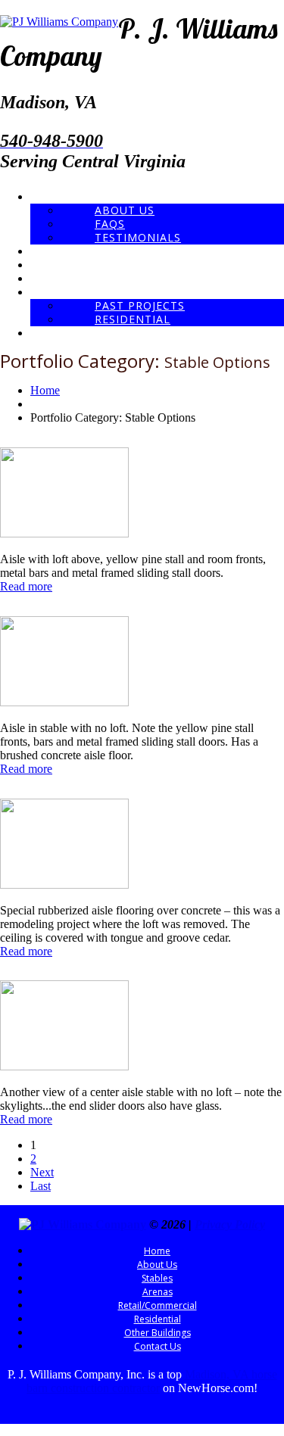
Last (40, 1185)
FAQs (110, 223)
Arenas (47, 264)
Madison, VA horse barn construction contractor (152, 1381)
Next (42, 1172)
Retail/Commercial (157, 1305)
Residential (132, 319)
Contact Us (57, 333)
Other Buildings (67, 292)
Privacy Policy (230, 1224)
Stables (48, 251)
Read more (26, 586)
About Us (124, 210)
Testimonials (138, 237)
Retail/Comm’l (64, 278)
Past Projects (140, 305)
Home (45, 196)
